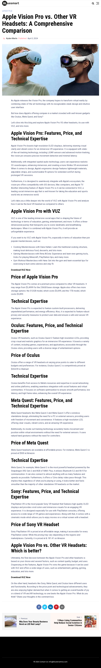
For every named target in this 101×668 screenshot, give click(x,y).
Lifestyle (7, 11)
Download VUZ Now (20, 270)
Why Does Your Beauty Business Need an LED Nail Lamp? (33, 622)
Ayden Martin (11, 38)
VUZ (13, 126)
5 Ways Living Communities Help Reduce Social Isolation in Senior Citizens (68, 623)
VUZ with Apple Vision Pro (65, 200)
